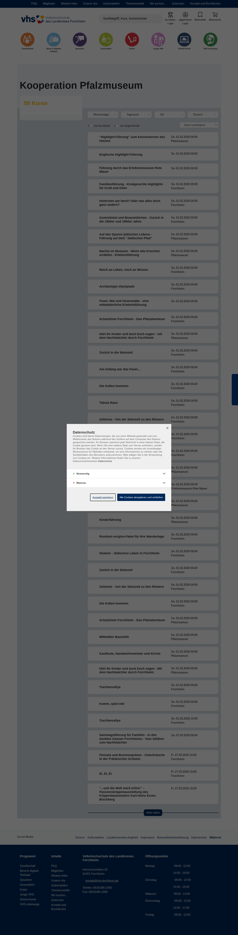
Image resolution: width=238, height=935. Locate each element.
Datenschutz (105, 461)
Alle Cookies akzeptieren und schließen (141, 497)
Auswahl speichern (103, 497)
